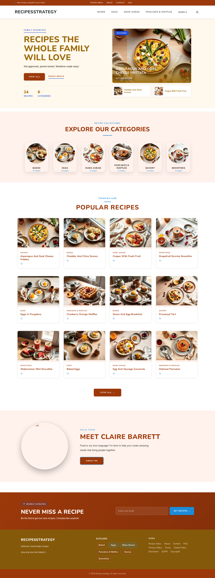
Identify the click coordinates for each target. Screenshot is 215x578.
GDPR (165, 551)
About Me (92, 460)
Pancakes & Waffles (159, 11)
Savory (24, 252)
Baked (101, 11)
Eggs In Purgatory (30, 314)
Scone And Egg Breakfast (127, 314)
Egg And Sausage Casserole (129, 369)
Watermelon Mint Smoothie (36, 369)
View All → (107, 392)
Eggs (114, 11)
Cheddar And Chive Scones (82, 256)
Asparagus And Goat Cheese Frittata (36, 258)
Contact (176, 543)
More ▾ (182, 12)
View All (34, 76)
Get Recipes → (182, 511)
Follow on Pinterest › (34, 552)
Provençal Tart (167, 314)
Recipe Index (155, 543)
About (167, 543)
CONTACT (120, 3)
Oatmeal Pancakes (169, 369)
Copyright (175, 551)
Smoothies (164, 252)
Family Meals (56, 76)
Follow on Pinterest (188, 3)
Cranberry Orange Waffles (82, 314)
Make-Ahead (132, 11)
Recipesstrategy (36, 12)
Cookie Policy (180, 547)
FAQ (130, 3)
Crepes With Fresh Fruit (127, 256)
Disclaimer (154, 551)
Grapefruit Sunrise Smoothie (175, 256)
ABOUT (109, 3)
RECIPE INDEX (96, 3)
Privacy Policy (155, 547)
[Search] (197, 12)
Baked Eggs (73, 369)
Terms (168, 547)
